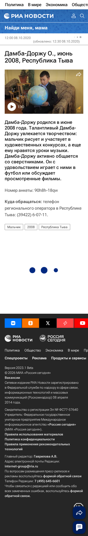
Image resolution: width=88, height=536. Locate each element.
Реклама (39, 358)
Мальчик (14, 227)
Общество (32, 350)
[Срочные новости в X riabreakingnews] (65, 323)
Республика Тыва (54, 227)
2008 (31, 227)
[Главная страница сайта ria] (28, 16)
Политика (12, 350)
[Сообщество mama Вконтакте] (13, 323)
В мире (73, 350)
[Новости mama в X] (47, 323)
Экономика (54, 350)
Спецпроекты (16, 358)
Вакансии (12, 378)
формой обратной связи (62, 476)
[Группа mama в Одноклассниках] (30, 323)
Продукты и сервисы (68, 358)
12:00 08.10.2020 (18, 38)
